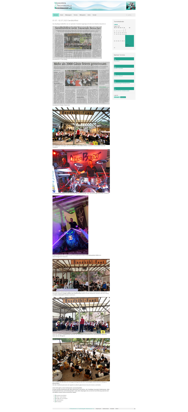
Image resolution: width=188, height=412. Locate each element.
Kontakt (94, 15)
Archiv (89, 15)
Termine (75, 15)
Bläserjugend (68, 15)
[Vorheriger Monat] (115, 24)
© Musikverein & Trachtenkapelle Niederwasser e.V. (82, 408)
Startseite (56, 15)
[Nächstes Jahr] (116, 24)
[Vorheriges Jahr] (114, 24)
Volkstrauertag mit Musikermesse (122, 83)
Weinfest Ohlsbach (118, 76)
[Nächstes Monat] (117, 24)
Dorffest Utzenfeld (118, 68)
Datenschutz (106, 408)
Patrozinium (117, 61)
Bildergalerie (82, 15)
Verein (61, 15)
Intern (117, 408)
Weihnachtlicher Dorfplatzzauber (121, 90)
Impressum (98, 408)
